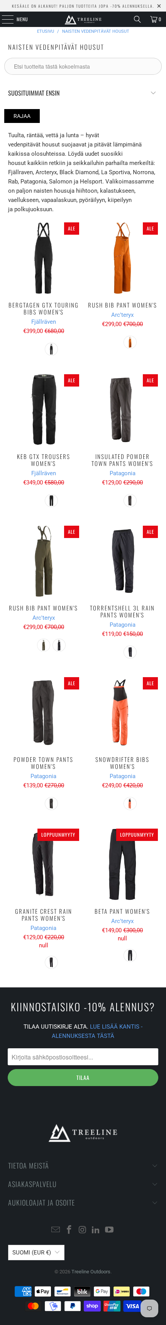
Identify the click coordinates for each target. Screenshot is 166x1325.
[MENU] (3, 19)
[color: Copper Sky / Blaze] (130, 342)
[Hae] (137, 19)
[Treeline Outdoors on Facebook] (69, 1230)
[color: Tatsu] (43, 645)
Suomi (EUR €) (31, 1252)
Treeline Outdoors (90, 1272)
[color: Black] (51, 349)
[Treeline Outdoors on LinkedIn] (96, 1230)
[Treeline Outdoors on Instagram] (82, 1230)
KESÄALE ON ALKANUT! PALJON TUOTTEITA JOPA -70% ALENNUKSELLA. (83, 6)
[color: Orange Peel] (130, 803)
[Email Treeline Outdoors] (56, 1230)
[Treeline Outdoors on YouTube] (109, 1230)
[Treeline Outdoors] (83, 19)
